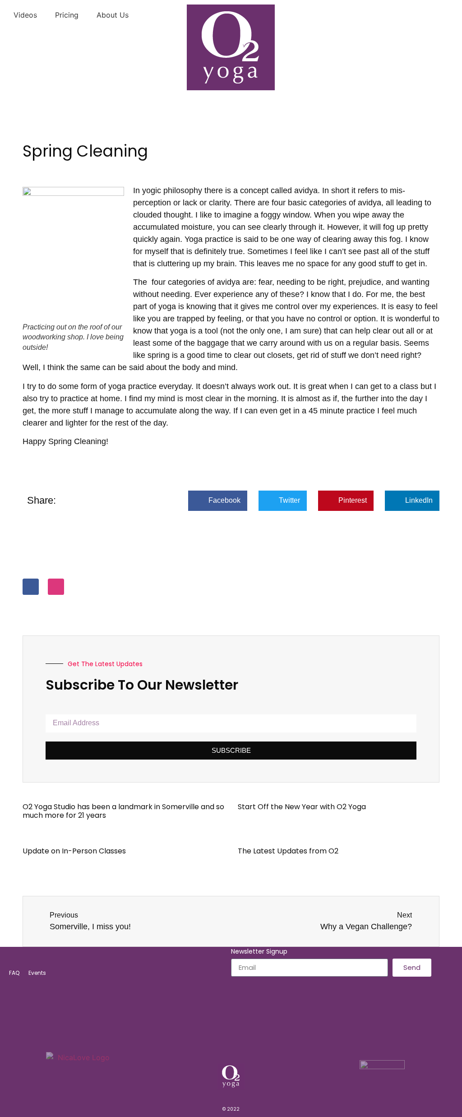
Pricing (67, 14)
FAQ (14, 973)
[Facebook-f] (31, 587)
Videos (25, 14)
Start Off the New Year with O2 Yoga (302, 807)
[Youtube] (261, 1036)
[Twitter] (241, 1036)
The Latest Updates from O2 (288, 851)
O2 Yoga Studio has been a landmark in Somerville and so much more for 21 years (123, 811)
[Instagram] (56, 587)
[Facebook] (201, 1036)
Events (37, 973)
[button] (217, 501)
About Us (113, 14)
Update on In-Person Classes (74, 851)
